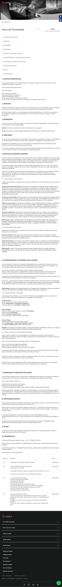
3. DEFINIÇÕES (6, 45)
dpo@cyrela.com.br (43, 415)
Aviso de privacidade (6, 575)
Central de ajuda (7, 564)
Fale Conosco (6, 545)
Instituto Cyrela (7, 554)
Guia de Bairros (7, 568)
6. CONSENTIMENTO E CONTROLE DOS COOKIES (16, 57)
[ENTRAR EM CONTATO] (59, 583)
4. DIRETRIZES (6, 49)
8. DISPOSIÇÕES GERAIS (9, 66)
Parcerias (5, 558)
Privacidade (37, 29)
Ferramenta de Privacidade (49, 416)
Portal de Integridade (18, 125)
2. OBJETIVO (5, 41)
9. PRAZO (5, 70)
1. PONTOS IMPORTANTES (10, 37)
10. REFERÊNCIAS (7, 74)
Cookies (52, 29)
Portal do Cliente (7, 551)
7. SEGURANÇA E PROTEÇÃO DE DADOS (14, 62)
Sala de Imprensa (8, 571)
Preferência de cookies (19, 575)
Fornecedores (7, 561)
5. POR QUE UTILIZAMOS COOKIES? (12, 53)
